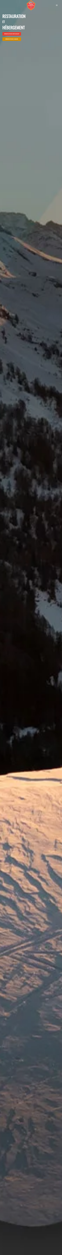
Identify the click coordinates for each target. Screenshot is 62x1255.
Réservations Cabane (11, 39)
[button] (57, 5)
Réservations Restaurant (11, 33)
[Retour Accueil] (31, 5)
